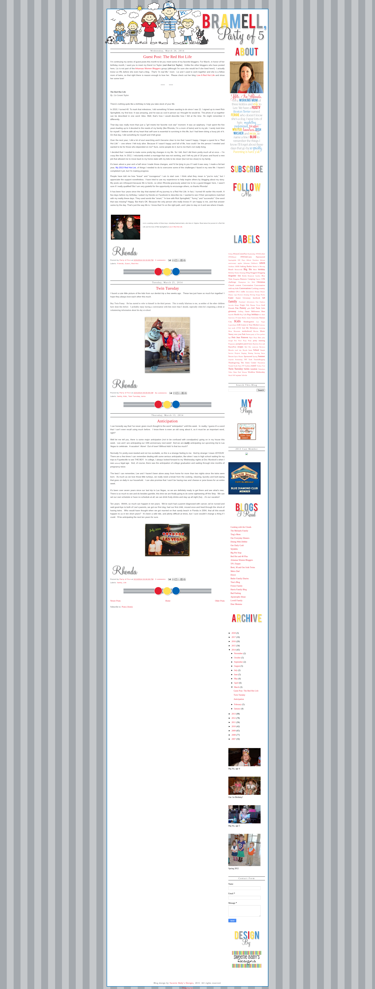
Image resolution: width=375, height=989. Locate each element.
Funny (243, 308)
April (236, 683)
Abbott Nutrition (252, 260)
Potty (250, 340)
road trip (238, 350)
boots (244, 276)
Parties (248, 334)
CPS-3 (238, 292)
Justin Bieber (241, 318)
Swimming (238, 359)
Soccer (231, 356)
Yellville (244, 375)
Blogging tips (187, 988)
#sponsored (260, 257)
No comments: (161, 393)
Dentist (257, 292)
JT (236, 318)
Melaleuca (254, 328)
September (238, 662)
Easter (230, 298)
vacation (253, 369)
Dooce (233, 575)
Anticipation (167, 421)
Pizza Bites (257, 337)
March (237, 687)
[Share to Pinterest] (184, 260)
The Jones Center (248, 363)
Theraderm (261, 363)
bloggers (253, 273)
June (236, 674)
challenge (232, 282)
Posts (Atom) (127, 607)
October (237, 657)
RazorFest (232, 347)
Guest (127, 263)
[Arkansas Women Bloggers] (247, 439)
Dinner (262, 292)
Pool (239, 340)
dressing (246, 295)
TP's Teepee (236, 564)
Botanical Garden (254, 276)
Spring (255, 356)
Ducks (263, 295)
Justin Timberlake (253, 318)
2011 (234, 722)
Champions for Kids (246, 282)
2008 (234, 735)
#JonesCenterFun (240, 254)
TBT (245, 359)
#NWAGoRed (260, 254)
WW (233, 375)
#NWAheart (232, 257)
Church (231, 285)
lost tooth (231, 328)
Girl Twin (255, 308)
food (263, 305)
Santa (250, 350)
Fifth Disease (250, 305)
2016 (234, 641)
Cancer (258, 279)
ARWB (262, 263)
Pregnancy (232, 344)
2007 (234, 739)
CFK (263, 279)
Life (124, 582)
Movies (255, 331)
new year (237, 334)
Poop (245, 340)
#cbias (230, 254)
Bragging (236, 279)
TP (243, 366)
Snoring (257, 353)
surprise (231, 359)
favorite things (233, 305)
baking (243, 266)
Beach (230, 270)
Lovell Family (236, 600)
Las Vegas (260, 322)
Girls (263, 308)
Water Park (237, 372)
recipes (240, 347)
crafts (243, 292)
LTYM (238, 328)
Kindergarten (249, 322)
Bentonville (238, 269)
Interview (231, 318)
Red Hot (134, 263)
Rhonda (231, 350)
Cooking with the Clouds (241, 527)
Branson (243, 279)
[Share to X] (178, 260)
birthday (261, 269)
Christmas (261, 282)
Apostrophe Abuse (238, 597)
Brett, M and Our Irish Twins (243, 567)
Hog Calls (243, 314)
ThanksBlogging (259, 359)
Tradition (247, 366)
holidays (255, 314)
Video (230, 372)
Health (236, 314)
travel (253, 365)
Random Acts (257, 344)
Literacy (262, 325)
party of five (255, 334)
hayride (230, 314)
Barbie (249, 266)
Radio (250, 344)
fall (263, 298)
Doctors (240, 295)
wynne (238, 375)
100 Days (241, 260)
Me (247, 328)
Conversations (245, 288)
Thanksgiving (234, 363)
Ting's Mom (236, 534)
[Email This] (173, 260)
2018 (234, 633)
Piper (251, 337)
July (236, 670)
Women (244, 372)
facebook (256, 298)
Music (262, 331)
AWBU (237, 266)
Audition (231, 266)
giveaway (232, 311)
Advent (262, 260)
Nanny (231, 334)
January (237, 708)
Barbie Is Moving (259, 266)
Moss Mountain (234, 331)
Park (244, 334)
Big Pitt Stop (236, 553)
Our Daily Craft (237, 545)
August (237, 666)
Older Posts (220, 601)
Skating (250, 353)
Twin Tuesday (167, 288)
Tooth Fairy (237, 366)
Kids (125, 396)
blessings (243, 273)
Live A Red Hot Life (206, 75)
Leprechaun (232, 325)
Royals (245, 350)
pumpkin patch (242, 344)
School (256, 350)
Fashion (262, 302)
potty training (259, 341)
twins (143, 396)
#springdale (232, 260)
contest (238, 285)
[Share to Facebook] (181, 260)
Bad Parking (236, 593)
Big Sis (248, 269)
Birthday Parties (233, 273)
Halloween (255, 311)
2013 (234, 714)
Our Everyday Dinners (240, 538)
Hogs (249, 314)
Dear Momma (236, 604)
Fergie (242, 305)
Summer (261, 356)
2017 (234, 637)
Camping (251, 279)
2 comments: (161, 260)
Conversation (247, 285)
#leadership (251, 254)
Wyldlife (234, 549)
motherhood (247, 331)
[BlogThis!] (176, 260)
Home (167, 601)
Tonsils (230, 366)
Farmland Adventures (246, 302)
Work (230, 375)
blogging (261, 273)
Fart (257, 302)
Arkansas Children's (250, 263)
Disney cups (232, 295)
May (236, 678)
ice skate (262, 314)
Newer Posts (115, 601)
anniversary (232, 263)
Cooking (254, 288)
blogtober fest (234, 276)
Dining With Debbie (239, 542)
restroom (255, 347)
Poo (235, 340)
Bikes (255, 269)
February (238, 704)
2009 (234, 730)
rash (263, 344)
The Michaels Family (239, 531)
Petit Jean (236, 337)
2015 (234, 645)
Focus (258, 305)
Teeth (250, 359)
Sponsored (248, 356)
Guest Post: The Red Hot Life (167, 57)
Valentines (261, 369)
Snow (263, 353)
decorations (250, 292)
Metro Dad (235, 571)
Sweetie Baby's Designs (182, 983)
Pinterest (244, 337)
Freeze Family (236, 586)
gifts (248, 308)
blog (248, 273)
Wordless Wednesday (256, 372)
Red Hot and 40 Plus (239, 556)
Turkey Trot (261, 366)
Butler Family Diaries (240, 578)
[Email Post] (169, 260)
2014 (234, 650)
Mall (243, 328)
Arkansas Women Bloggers (242, 560)
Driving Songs (255, 295)
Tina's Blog (235, 582)
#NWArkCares (246, 257)
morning (262, 328)
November (238, 653)
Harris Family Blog (239, 589)
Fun (236, 308)
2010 (234, 726)
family (119, 396)
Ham (263, 311)
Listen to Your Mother (250, 325)
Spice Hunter (238, 356)
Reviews (262, 347)
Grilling (240, 311)
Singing (244, 353)
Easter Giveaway (243, 298)
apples (240, 263)
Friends (120, 263)
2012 (234, 718)
